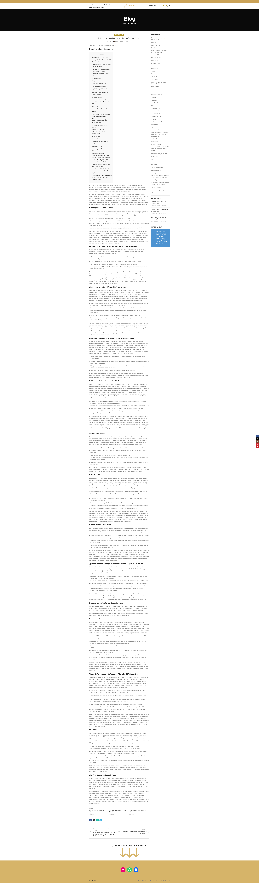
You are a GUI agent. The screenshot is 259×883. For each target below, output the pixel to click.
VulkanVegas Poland (156, 180)
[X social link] (94, 820)
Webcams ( (95, 106)
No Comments (162, 205)
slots (152, 162)
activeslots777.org (156, 57)
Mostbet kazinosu (156, 144)
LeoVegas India (155, 111)
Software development (157, 167)
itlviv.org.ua (154, 97)
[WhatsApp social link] (97, 820)
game (152, 89)
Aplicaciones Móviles (97, 78)
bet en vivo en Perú (97, 97)
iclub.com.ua (154, 92)
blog (152, 66)
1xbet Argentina (155, 45)
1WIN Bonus (154, 42)
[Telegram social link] (100, 820)
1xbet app (116, 243)
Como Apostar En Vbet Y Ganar (100, 57)
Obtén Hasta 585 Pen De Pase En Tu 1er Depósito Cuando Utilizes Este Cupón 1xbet (101, 171)
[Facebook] (136, 869)
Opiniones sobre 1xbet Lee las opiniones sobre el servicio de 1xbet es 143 (159, 154)
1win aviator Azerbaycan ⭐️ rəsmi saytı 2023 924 (160, 38)
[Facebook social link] (90, 820)
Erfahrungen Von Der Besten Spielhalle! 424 (158, 83)
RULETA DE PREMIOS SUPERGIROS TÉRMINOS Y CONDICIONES (99, 132)
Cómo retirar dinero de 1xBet (99, 83)
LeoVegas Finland (156, 108)
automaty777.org (155, 63)
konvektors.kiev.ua (156, 103)
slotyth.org (154, 164)
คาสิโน (153, 192)
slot (152, 159)
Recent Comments (97, 146)
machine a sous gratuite (157, 122)
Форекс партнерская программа (160, 190)
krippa (152, 105)
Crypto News (154, 79)
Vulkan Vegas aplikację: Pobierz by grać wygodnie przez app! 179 (160, 176)
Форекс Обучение (156, 187)
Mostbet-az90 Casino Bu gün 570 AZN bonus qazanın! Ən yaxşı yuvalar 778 (160, 148)
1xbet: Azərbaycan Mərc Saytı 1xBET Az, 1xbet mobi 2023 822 (159, 51)
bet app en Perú (96, 136)
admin (116, 41)
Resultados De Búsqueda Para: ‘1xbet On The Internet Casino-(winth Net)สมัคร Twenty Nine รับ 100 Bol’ (101, 155)
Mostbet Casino (155, 139)
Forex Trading (155, 86)
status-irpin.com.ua (156, 170)
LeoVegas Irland (155, 113)
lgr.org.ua (153, 119)
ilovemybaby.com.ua (156, 94)
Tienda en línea (96, 139)
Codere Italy (154, 76)
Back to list (119, 831)
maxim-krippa (154, 124)
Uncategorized (132, 23)
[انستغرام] (123, 869)
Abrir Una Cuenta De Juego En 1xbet (101, 109)
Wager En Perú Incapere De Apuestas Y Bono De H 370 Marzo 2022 (100, 101)
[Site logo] (129, 5)
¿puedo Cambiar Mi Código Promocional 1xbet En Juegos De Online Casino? (100, 88)
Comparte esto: (96, 81)
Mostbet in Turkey (156, 141)
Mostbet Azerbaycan (156, 130)
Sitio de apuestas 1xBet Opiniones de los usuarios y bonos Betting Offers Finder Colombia (102, 177)
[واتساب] (129, 869)
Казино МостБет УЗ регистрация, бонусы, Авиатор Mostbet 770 (160, 183)
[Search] (160, 5)
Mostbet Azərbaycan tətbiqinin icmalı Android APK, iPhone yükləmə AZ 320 (159, 134)
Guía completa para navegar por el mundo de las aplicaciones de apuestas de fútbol (101, 120)
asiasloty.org (154, 60)
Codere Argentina (156, 74)
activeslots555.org (156, 55)
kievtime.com (154, 100)
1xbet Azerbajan (155, 48)
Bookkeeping (154, 68)
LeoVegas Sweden (156, 116)
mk (152, 127)
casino (153, 71)
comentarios (95, 111)
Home (124, 23)
